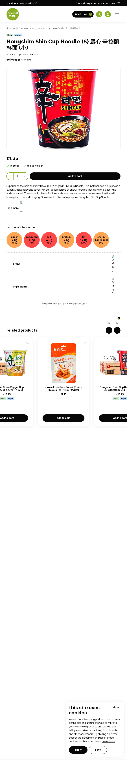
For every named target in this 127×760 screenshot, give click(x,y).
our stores (12, 3)
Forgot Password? (102, 261)
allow (78, 749)
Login (102, 249)
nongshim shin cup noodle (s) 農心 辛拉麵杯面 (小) (56, 28)
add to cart (75, 176)
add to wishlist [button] (35, 165)
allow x (117, 707)
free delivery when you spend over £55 (98, 3)
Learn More (108, 741)
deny (98, 749)
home (12, 28)
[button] (83, 14)
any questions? (28, 3)
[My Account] (108, 14)
